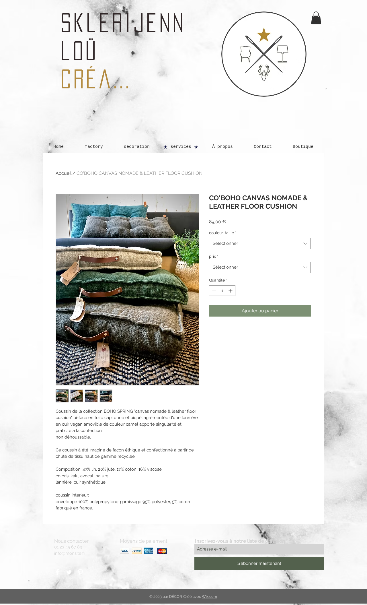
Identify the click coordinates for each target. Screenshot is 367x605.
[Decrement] (213, 291)
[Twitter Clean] (69, 572)
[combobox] (260, 243)
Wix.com (209, 596)
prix (213, 256)
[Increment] (231, 291)
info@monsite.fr (69, 553)
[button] (316, 17)
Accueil (63, 173)
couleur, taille (223, 232)
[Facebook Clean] (57, 572)
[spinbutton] (222, 291)
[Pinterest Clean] (80, 572)
